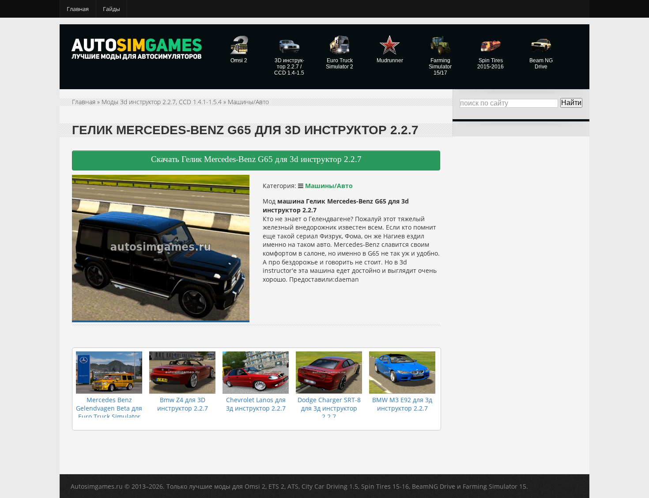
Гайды (111, 9)
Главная (78, 9)
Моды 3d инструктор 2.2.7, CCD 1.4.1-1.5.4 (162, 102)
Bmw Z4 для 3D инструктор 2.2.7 (182, 404)
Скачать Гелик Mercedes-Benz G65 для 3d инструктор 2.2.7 (256, 159)
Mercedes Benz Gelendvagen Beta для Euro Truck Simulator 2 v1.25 (109, 412)
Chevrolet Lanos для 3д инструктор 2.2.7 (256, 404)
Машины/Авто (248, 102)
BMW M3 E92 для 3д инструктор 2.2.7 (402, 404)
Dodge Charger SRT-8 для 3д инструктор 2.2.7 (329, 408)
